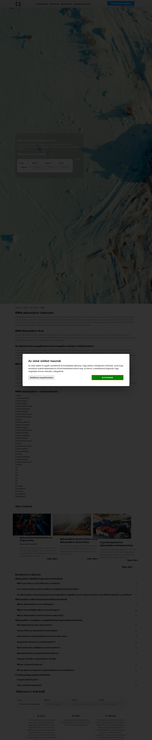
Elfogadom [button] (107, 378)
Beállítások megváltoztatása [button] (41, 378)
